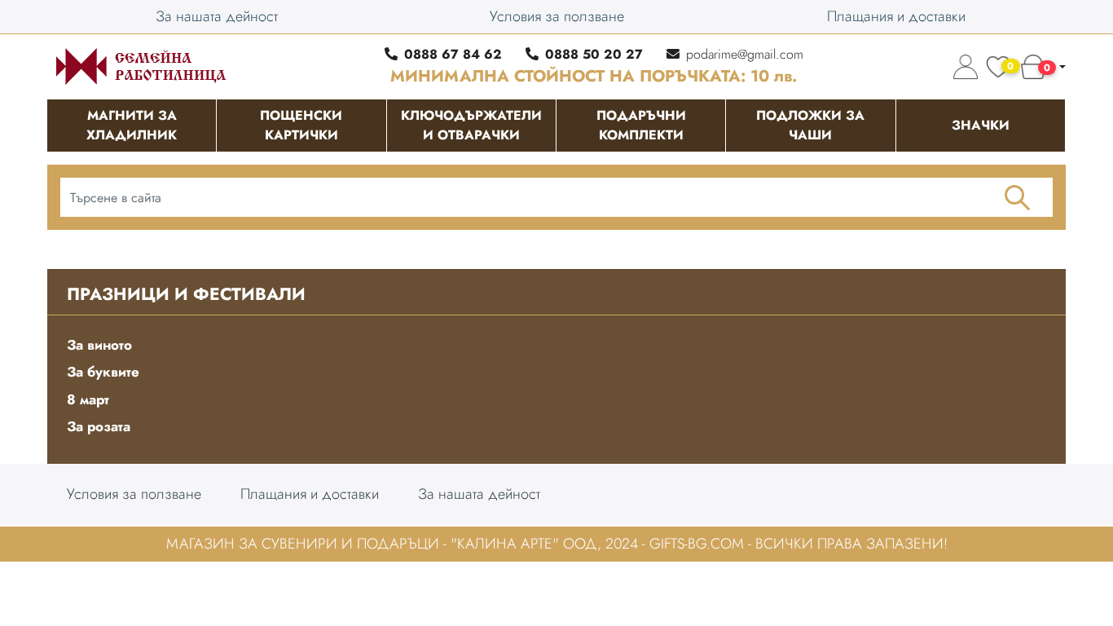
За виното (99, 345)
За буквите (103, 371)
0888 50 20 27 (594, 54)
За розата (98, 426)
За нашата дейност (217, 16)
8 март (88, 399)
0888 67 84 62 (453, 54)
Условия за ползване (557, 16)
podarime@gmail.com (744, 54)
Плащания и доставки (896, 16)
